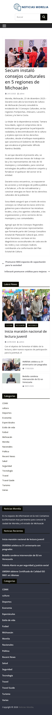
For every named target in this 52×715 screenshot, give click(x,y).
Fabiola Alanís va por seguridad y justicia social (25, 565)
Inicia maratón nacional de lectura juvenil (26, 334)
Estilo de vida (8, 427)
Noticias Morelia (26, 707)
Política (5, 451)
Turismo (6, 485)
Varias (5, 490)
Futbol (5, 432)
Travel (5, 475)
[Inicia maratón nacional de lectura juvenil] (26, 305)
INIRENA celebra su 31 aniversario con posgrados (34, 363)
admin (21, 93)
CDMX (5, 403)
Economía (6, 417)
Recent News (8, 456)
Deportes (7, 412)
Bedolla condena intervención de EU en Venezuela (32, 379)
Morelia (5, 441)
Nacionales (32, 325)
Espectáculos (8, 422)
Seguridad (7, 466)
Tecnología (7, 470)
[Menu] (4, 26)
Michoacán (20, 325)
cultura (9, 325)
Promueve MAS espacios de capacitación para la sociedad (25, 263)
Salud (4, 461)
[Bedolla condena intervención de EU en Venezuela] (11, 381)
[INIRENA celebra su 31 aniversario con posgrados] (11, 364)
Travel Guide (8, 480)
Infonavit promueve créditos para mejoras (25, 271)
